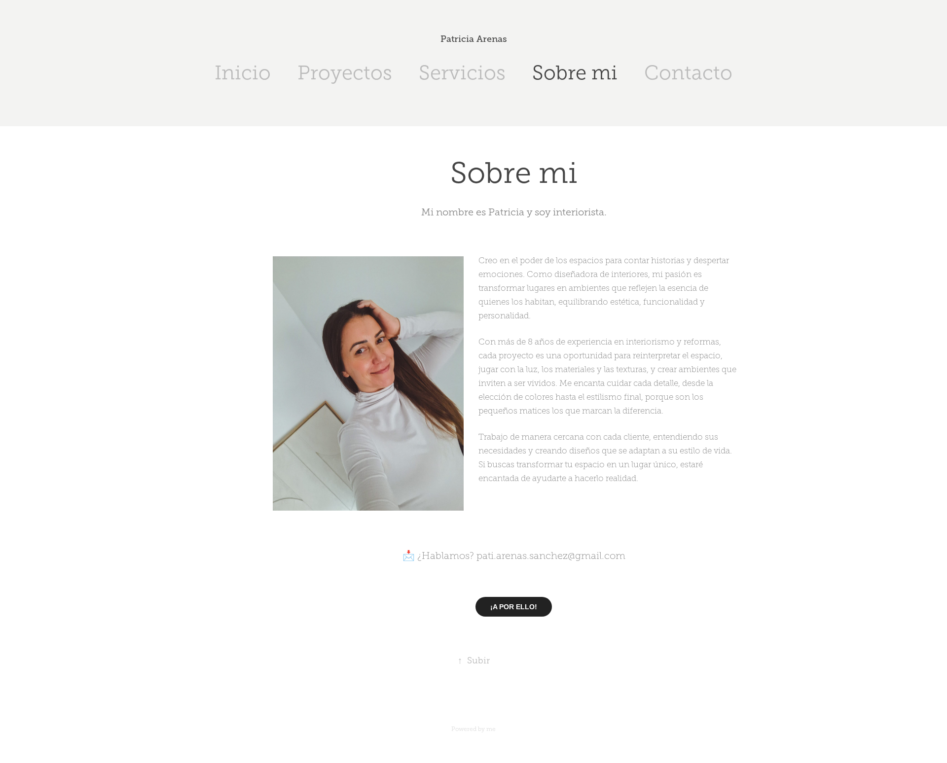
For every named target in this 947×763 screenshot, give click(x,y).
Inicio (243, 73)
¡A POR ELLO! (513, 607)
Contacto (688, 73)
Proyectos (344, 73)
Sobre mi (575, 73)
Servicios (462, 73)
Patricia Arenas (473, 39)
